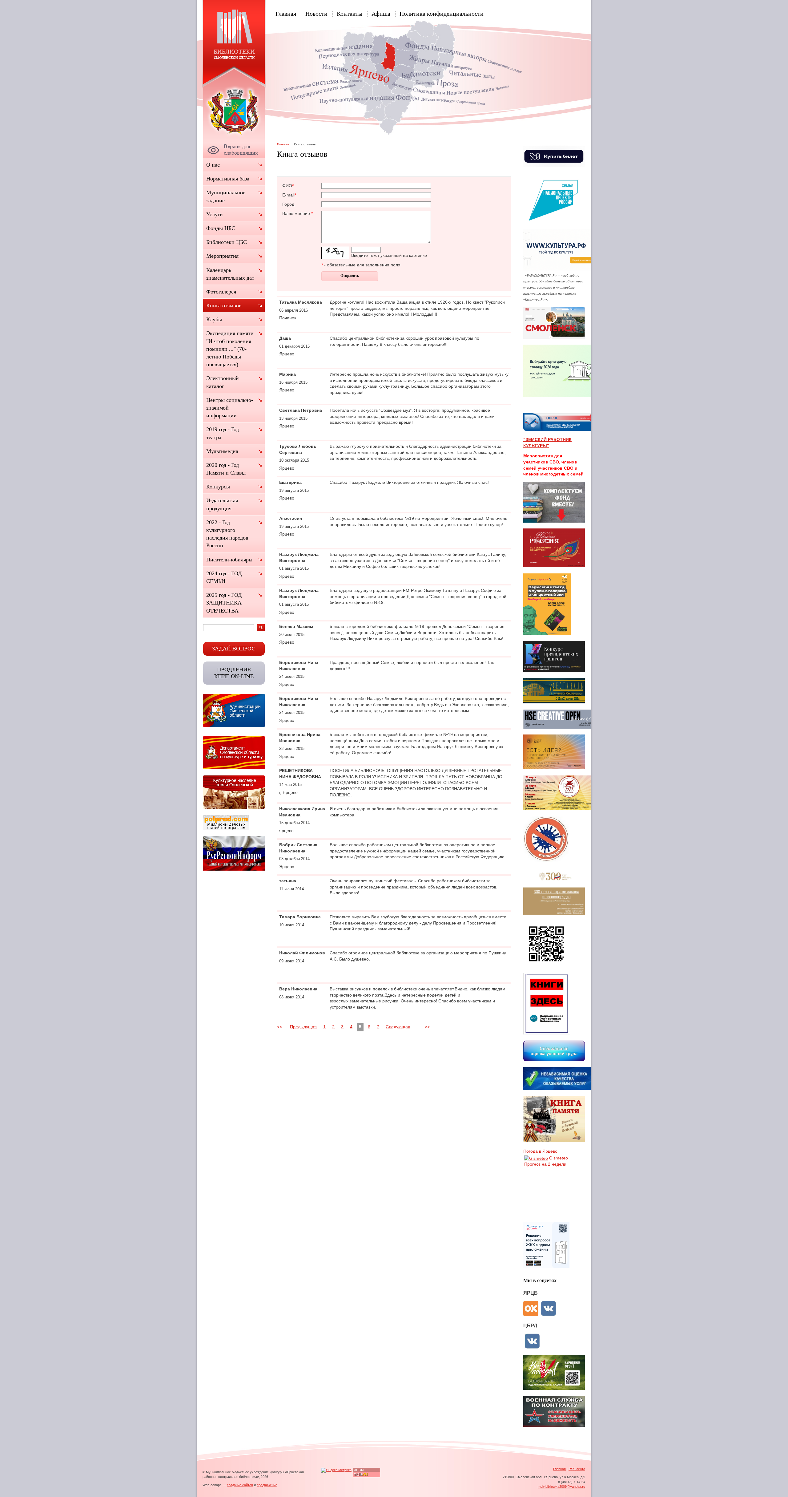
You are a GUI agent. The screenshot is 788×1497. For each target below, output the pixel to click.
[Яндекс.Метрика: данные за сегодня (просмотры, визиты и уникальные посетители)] (336, 1470)
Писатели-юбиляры (229, 559)
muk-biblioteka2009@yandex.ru (561, 1486)
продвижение (267, 1485)
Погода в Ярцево (540, 1151)
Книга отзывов (224, 305)
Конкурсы (218, 486)
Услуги (214, 214)
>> (427, 1026)
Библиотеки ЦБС (226, 242)
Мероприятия (222, 256)
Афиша (381, 13)
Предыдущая (303, 1026)
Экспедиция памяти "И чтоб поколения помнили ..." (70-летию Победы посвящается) (230, 348)
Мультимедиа (222, 451)
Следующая (398, 1026)
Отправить (349, 275)
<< (279, 1026)
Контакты (349, 13)
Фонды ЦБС (220, 228)
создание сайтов (240, 1485)
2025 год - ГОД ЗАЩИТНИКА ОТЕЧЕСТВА (224, 602)
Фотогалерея (221, 292)
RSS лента (577, 1469)
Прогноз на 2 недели (545, 1164)
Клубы (214, 319)
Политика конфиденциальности (442, 13)
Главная (285, 13)
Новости (316, 13)
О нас (213, 165)
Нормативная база (227, 179)
